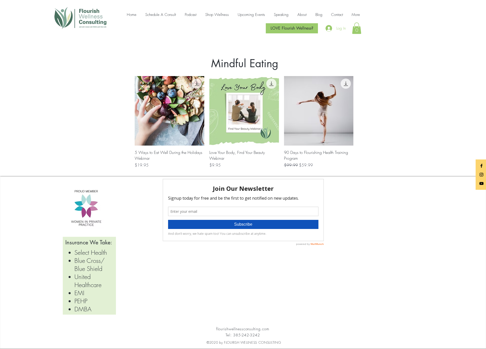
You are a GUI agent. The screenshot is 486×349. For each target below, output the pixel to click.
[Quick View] (169, 111)
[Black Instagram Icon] (481, 174)
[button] (356, 28)
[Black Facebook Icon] (481, 165)
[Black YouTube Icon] (481, 183)
